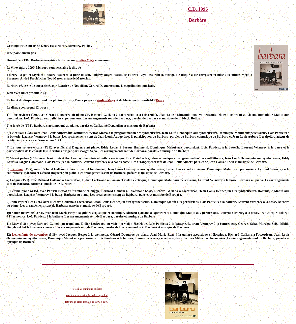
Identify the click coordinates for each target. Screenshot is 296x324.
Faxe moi (16, 169)
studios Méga (85, 60)
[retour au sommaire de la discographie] (86, 295)
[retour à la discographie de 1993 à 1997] (86, 301)
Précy (160, 100)
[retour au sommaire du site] (87, 288)
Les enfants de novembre (30, 234)
